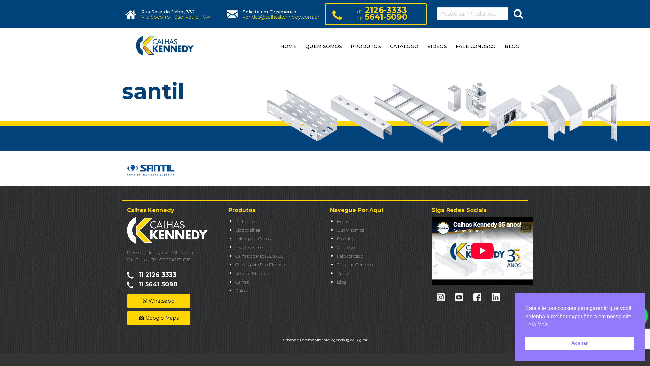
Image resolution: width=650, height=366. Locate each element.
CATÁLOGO (404, 46)
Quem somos (350, 230)
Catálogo (346, 247)
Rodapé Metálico (252, 273)
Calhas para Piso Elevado (260, 264)
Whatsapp (161, 301)
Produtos (346, 238)
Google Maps (161, 318)
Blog (341, 282)
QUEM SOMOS (323, 46)
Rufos (241, 290)
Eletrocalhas (247, 230)
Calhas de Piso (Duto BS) (260, 256)
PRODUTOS (366, 46)
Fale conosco (350, 256)
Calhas (242, 282)
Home (343, 221)
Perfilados (245, 221)
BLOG (512, 46)
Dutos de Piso (249, 247)
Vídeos (343, 273)
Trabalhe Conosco (355, 264)
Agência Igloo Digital (349, 340)
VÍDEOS (437, 46)
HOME (288, 46)
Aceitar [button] (579, 343)
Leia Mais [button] (537, 324)
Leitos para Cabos (253, 238)
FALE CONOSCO (476, 46)
